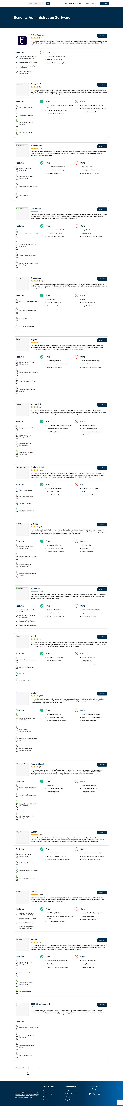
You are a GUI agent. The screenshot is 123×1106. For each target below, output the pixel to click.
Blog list (94, 3)
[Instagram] (94, 1093)
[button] (39, 1068)
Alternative (86, 3)
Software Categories (75, 3)
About (65, 3)
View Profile (102, 35)
